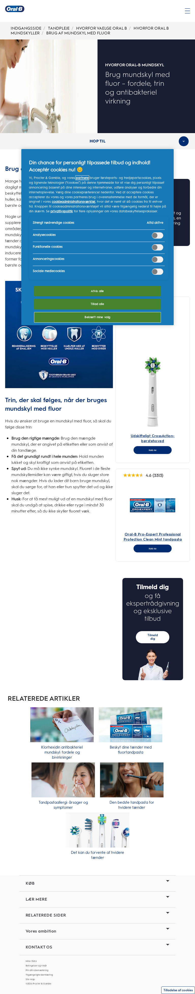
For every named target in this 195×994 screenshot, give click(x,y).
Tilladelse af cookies (178, 990)
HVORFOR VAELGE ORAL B (101, 28)
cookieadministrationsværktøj (73, 201)
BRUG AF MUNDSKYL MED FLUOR (78, 33)
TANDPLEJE (59, 28)
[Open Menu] (187, 10)
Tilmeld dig (153, 636)
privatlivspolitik (62, 211)
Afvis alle (97, 291)
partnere (82, 178)
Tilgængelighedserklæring (39, 975)
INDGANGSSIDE (26, 28)
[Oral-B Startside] (14, 9)
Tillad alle (97, 304)
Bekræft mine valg (97, 317)
